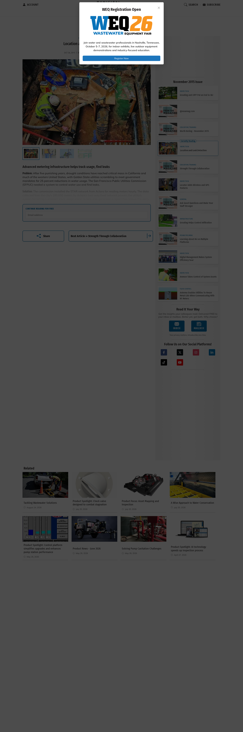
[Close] (158, 8)
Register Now (121, 58)
